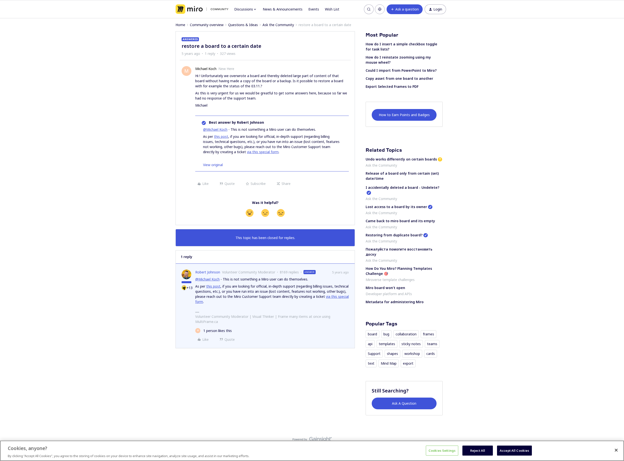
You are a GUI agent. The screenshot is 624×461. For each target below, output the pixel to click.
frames (428, 334)
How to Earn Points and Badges (404, 114)
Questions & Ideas (243, 24)
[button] (405, 9)
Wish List (332, 9)
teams (432, 343)
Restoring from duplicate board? (394, 235)
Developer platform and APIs (389, 293)
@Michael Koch (215, 129)
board (372, 334)
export (408, 363)
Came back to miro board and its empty (400, 221)
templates (387, 343)
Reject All (477, 450)
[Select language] (380, 9)
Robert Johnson (207, 272)
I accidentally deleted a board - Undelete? (402, 187)
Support (374, 353)
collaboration (406, 334)
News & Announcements (282, 9)
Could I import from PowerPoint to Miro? (401, 70)
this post (221, 136)
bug (386, 334)
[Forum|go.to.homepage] (202, 9)
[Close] (616, 450)
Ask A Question (404, 403)
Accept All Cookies (514, 450)
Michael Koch (205, 68)
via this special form (263, 152)
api (370, 343)
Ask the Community (278, 24)
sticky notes (411, 343)
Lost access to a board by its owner (396, 206)
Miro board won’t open (385, 287)
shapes (392, 353)
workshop (412, 353)
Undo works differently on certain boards (401, 159)
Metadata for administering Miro (395, 302)
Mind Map (389, 363)
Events (313, 9)
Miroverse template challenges (390, 279)
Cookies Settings (442, 450)
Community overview (207, 24)
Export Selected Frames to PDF (392, 86)
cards (430, 353)
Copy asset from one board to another (399, 78)
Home (180, 24)
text (371, 363)
